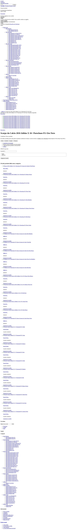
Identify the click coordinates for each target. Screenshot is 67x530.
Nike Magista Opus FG (13, 31)
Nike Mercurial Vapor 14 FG (14, 53)
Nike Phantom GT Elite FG (14, 34)
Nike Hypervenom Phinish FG (14, 63)
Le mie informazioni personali (9, 528)
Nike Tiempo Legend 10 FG (14, 71)
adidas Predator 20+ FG (13, 78)
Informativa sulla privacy (8, 515)
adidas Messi (8, 76)
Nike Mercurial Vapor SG (13, 56)
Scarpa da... (5, 278)
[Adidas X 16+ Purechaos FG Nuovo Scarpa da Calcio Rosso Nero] (17, 318)
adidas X (7, 74)
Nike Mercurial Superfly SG (14, 55)
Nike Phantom (9, 32)
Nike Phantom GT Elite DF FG (14, 33)
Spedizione (5, 513)
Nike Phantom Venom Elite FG (14, 39)
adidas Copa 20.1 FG (12, 93)
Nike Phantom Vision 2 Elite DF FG (15, 35)
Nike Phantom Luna (12, 42)
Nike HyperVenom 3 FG (13, 64)
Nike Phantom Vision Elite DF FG (15, 36)
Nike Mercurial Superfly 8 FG (14, 47)
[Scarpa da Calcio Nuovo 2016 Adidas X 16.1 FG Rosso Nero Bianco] (18, 276)
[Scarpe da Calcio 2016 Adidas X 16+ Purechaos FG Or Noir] (16, 183)
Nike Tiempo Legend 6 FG (14, 67)
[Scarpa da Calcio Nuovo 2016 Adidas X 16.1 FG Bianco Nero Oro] (17, 284)
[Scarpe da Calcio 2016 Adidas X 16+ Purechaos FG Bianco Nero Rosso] (18, 208)
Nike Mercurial (9, 43)
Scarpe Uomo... (6, 329)
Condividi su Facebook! (8, 143)
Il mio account (4, 522)
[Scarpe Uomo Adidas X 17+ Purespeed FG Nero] (13, 352)
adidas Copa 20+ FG (12, 91)
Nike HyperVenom (10, 60)
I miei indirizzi (6, 527)
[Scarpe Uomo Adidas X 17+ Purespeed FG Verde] (14, 326)
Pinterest (15, 140)
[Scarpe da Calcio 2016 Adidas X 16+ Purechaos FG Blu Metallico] (17, 199)
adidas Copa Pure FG (12, 95)
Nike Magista (8, 28)
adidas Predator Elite (12, 86)
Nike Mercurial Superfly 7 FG (14, 48)
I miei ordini (5, 524)
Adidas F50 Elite (11, 97)
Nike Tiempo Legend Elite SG (14, 73)
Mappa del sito (6, 519)
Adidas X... (5, 236)
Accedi (2, 1)
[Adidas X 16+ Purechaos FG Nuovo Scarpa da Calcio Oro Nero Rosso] (18, 250)
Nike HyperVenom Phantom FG (15, 62)
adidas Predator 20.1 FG (13, 81)
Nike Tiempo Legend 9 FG (14, 70)
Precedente (3, 113)
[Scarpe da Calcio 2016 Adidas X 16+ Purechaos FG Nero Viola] (17, 191)
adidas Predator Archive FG (14, 80)
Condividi (6, 140)
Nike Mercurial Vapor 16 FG (14, 50)
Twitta (2, 140)
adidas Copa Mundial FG (13, 88)
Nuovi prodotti (6, 511)
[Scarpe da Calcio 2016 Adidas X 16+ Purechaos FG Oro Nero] (16, 116)
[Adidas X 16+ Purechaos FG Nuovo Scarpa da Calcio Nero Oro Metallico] (19, 259)
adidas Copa (8, 87)
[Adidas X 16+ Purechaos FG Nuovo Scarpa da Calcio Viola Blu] (17, 242)
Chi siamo (5, 517)
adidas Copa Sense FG (13, 94)
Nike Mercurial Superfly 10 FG (14, 45)
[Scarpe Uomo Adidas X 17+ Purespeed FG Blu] (13, 377)
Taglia (3, 153)
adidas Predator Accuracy (13, 84)
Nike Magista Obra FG (13, 29)
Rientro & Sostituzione (8, 516)
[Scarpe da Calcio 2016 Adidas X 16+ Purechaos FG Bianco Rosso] (17, 174)
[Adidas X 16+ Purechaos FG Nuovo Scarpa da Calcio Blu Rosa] (17, 267)
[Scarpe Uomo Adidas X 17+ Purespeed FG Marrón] (14, 369)
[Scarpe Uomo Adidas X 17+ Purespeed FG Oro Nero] (14, 403)
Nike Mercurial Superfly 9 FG (14, 46)
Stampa (4, 146)
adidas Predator (9, 77)
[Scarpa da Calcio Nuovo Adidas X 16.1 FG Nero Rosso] (15, 309)
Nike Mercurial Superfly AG (14, 57)
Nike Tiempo (8, 66)
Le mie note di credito (7, 526)
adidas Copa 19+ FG (12, 89)
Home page (5, 27)
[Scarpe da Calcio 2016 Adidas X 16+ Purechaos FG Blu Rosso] (16, 216)
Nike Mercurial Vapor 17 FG (14, 49)
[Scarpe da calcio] (4, 3)
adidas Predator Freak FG (13, 82)
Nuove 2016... (5, 168)
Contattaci (3, 2)
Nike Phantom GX (12, 41)
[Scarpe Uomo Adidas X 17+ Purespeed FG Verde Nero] (15, 394)
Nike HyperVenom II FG (13, 61)
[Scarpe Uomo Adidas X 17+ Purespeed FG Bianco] (14, 343)
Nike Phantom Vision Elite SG (14, 38)
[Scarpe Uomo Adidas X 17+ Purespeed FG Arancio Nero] (15, 411)
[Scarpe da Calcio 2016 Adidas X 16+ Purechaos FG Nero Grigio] (17, 225)
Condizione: (3, 136)
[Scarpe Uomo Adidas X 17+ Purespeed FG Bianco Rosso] (15, 386)
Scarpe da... (5, 177)
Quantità (2, 151)
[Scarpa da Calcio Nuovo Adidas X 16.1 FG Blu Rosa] (14, 293)
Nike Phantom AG (12, 40)
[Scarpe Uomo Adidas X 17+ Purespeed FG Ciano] (14, 335)
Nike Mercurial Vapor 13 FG (14, 54)
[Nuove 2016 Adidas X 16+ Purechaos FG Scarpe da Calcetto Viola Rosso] (19, 166)
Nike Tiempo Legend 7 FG (14, 68)
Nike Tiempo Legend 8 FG (14, 69)
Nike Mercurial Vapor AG (13, 59)
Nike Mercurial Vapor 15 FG (14, 52)
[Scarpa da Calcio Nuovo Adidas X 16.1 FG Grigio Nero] (15, 301)
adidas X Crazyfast (12, 75)
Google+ (11, 140)
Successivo (3, 130)
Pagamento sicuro (6, 518)
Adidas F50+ (11, 98)
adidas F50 (8, 96)
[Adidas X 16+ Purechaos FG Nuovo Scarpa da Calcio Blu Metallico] (18, 233)
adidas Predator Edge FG (13, 83)
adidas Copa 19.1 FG (12, 90)
